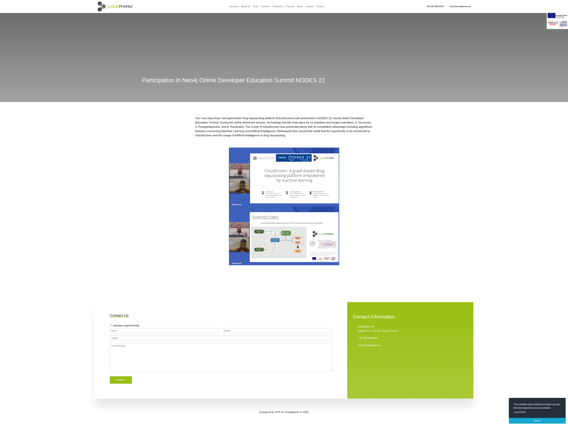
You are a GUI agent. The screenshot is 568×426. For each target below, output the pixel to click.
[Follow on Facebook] (355, 355)
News (300, 6)
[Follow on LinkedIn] (367, 355)
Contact (320, 6)
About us (245, 6)
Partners (265, 6)
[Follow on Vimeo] (373, 355)
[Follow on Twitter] (361, 355)
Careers (309, 6)
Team (255, 6)
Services (234, 6)
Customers (277, 6)
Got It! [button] (537, 420)
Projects (290, 6)
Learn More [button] (520, 412)
